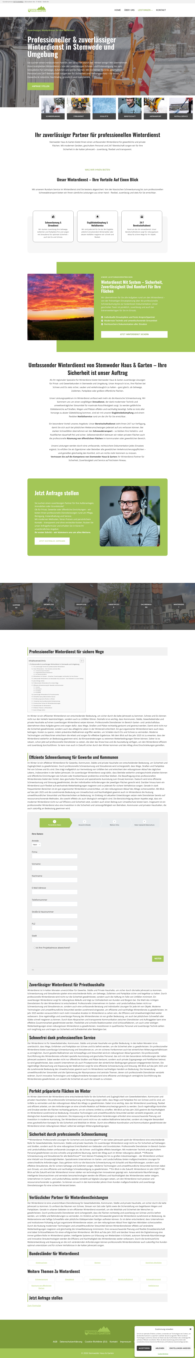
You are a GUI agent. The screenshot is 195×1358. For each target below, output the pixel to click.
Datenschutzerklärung (71, 1341)
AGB (55, 1341)
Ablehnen (160, 1348)
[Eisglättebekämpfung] (104, 105)
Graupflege (38, 692)
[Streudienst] (78, 105)
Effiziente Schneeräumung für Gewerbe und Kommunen (48, 685)
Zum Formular (34, 1305)
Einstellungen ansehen (179, 1348)
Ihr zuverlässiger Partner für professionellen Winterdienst (49, 666)
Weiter (157, 958)
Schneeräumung (41, 1279)
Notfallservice (153, 1285)
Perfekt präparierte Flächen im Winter (44, 699)
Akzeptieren (144, 1348)
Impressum (125, 1341)
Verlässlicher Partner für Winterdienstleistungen (47, 703)
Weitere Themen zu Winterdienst (43, 707)
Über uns (129, 10)
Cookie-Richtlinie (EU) (96, 1341)
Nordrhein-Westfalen (154, 1263)
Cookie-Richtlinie (163, 1354)
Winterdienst (39, 689)
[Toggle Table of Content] (80, 661)
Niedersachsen (41, 1263)
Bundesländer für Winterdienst (42, 705)
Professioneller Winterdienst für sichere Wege (46, 683)
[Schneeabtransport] (155, 105)
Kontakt (161, 10)
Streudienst (69, 1279)
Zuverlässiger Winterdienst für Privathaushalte (46, 694)
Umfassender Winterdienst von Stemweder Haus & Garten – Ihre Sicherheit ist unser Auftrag (58, 678)
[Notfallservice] (181, 105)
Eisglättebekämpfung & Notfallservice (44, 672)
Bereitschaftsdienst (125, 1279)
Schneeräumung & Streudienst (42, 670)
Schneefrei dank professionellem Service (44, 696)
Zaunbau (38, 687)
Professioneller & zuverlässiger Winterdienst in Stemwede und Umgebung (54, 664)
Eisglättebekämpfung (97, 1279)
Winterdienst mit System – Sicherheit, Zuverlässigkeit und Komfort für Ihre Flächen (56, 676)
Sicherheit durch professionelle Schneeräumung (47, 701)
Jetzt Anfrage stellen (39, 681)
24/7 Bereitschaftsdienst (41, 674)
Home (118, 10)
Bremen (98, 1263)
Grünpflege (38, 690)
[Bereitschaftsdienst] (130, 105)
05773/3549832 (18, 2)
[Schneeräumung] (53, 105)
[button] (190, 1329)
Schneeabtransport (153, 1279)
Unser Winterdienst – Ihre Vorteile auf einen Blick (47, 669)
